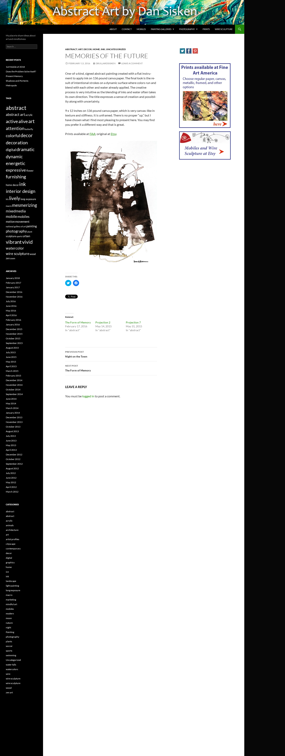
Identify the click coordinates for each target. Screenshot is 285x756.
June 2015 (11, 357)
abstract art (15, 114)
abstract (71, 49)
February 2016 (13, 319)
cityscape (10, 543)
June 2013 (11, 440)
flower (30, 170)
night (8, 627)
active (12, 121)
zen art (9, 692)
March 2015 (12, 370)
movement (22, 221)
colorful (13, 135)
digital (11, 150)
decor (88, 49)
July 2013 (11, 435)
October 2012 (13, 459)
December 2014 (14, 380)
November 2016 (14, 296)
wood (33, 254)
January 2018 (13, 278)
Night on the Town (76, 354)
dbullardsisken (106, 63)
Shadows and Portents (17, 80)
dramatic (25, 149)
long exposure (28, 199)
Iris (7, 199)
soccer (9, 646)
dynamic (14, 156)
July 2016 (11, 301)
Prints (206, 29)
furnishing (16, 176)
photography (16, 231)
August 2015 (12, 347)
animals (10, 525)
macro (9, 206)
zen (8, 258)
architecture (12, 530)
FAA (92, 134)
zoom (12, 258)
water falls (11, 664)
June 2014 (11, 398)
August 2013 (12, 431)
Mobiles (141, 29)
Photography (187, 29)
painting (31, 226)
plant (29, 231)
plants (9, 641)
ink (103, 49)
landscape (11, 581)
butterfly (29, 129)
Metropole (11, 85)
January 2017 (13, 287)
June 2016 (11, 305)
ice (7, 571)
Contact (127, 29)
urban (26, 236)
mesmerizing (24, 205)
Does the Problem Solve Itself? (21, 71)
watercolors (12, 669)
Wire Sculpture (223, 29)
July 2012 (11, 473)
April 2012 (11, 487)
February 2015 (13, 375)
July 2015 (11, 352)
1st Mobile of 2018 (15, 66)
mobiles (23, 217)
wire (8, 673)
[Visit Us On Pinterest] (195, 50)
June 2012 (11, 477)
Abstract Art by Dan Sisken (26, 29)
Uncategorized (116, 49)
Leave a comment (132, 63)
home (96, 49)
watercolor (15, 248)
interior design (20, 191)
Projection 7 (133, 322)
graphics (10, 562)
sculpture (11, 236)
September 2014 (14, 394)
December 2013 (14, 417)
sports (19, 236)
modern (10, 613)
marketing (11, 599)
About (113, 29)
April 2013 (11, 449)
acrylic (29, 114)
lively (14, 198)
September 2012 (14, 463)
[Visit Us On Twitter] (182, 50)
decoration (17, 142)
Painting (10, 632)
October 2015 (13, 338)
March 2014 (12, 408)
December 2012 (14, 454)
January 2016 (13, 324)
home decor (12, 184)
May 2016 (11, 310)
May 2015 (11, 361)
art (80, 49)
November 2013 (14, 422)
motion (10, 221)
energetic (15, 163)
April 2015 (11, 366)
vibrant (14, 242)
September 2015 (14, 343)
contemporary (13, 548)
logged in (88, 396)
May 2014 (11, 403)
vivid (27, 242)
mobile (11, 216)
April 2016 (11, 315)
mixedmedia (16, 211)
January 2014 (13, 412)
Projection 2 (102, 322)
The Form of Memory (78, 322)
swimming (11, 655)
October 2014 (13, 389)
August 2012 (12, 468)
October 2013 (13, 426)
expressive (16, 170)
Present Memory (14, 76)
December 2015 (14, 329)
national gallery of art (16, 226)
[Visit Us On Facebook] (189, 50)
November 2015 (14, 333)
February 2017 (13, 282)
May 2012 (11, 482)
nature (9, 622)
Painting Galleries (161, 29)
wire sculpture (17, 253)
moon (9, 618)
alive (23, 121)
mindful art (11, 604)
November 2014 (14, 384)
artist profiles (12, 539)
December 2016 (14, 292)
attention (15, 128)
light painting (12, 585)
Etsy (113, 134)
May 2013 (11, 445)
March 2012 (12, 491)
